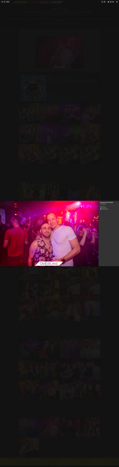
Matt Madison (103, 203)
